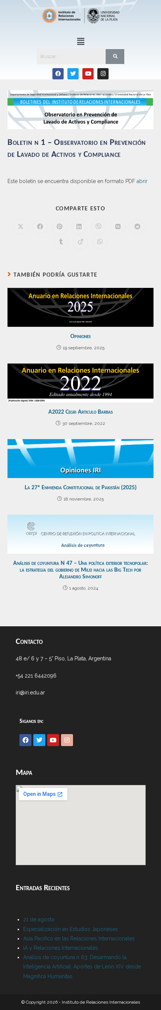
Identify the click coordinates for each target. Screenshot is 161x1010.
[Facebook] (58, 73)
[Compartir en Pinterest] (59, 226)
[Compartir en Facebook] (40, 226)
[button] (80, 41)
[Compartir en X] (20, 226)
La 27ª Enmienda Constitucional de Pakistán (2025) (81, 488)
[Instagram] (103, 73)
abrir (142, 181)
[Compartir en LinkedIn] (79, 226)
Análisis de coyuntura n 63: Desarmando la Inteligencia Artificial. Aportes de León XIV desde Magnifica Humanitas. (82, 966)
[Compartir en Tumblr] (61, 241)
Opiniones (80, 337)
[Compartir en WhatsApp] (99, 241)
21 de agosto (39, 919)
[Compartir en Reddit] (137, 226)
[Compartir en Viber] (98, 226)
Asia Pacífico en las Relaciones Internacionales (79, 938)
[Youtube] (88, 73)
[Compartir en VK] (117, 226)
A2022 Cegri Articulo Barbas (80, 412)
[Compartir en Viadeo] (80, 241)
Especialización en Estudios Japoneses (70, 929)
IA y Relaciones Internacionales (60, 948)
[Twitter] (73, 73)
